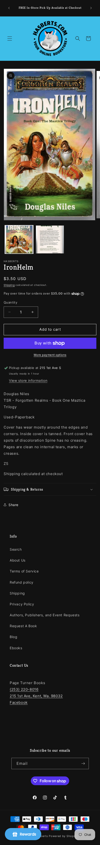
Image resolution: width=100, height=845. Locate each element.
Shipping (9, 284)
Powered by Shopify (63, 836)
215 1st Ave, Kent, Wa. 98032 (36, 696)
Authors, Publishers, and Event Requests (44, 615)
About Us (17, 560)
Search (16, 549)
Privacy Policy (22, 604)
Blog (13, 637)
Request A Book (23, 626)
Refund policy (21, 582)
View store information (28, 380)
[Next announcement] (91, 8)
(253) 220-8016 (24, 689)
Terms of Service (24, 571)
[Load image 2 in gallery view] (50, 239)
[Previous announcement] (9, 8)
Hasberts (41, 836)
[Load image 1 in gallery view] (19, 239)
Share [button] (13, 505)
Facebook (19, 702)
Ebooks (16, 648)
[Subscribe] (83, 763)
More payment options (50, 355)
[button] (9, 38)
